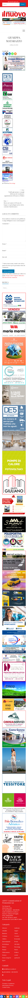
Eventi (16, 941)
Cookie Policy (6, 987)
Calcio (16, 933)
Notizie (4, 949)
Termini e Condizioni (8, 983)
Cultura (4, 939)
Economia (17, 939)
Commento (5, 223)
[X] (6, 53)
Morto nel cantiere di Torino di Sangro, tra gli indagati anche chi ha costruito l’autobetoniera (14, 204)
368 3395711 (14, 972)
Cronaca (16, 936)
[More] (15, 53)
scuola (16, 955)
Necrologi (12, 183)
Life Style (16, 944)
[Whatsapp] (12, 53)
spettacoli (17, 957)
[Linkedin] (9, 53)
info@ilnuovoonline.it (12, 912)
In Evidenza (5, 944)
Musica (4, 947)
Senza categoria (6, 957)
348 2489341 (7, 972)
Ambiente (17, 928)
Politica (16, 952)
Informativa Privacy (8, 985)
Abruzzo (4, 928)
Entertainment (6, 941)
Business (4, 933)
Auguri (16, 930)
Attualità (4, 930)
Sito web (4, 257)
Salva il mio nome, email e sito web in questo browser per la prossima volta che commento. (13, 265)
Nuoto (16, 949)
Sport (3, 960)
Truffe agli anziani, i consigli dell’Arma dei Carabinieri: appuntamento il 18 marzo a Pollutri (14, 193)
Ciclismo (4, 936)
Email (4, 250)
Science (4, 955)
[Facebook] (3, 53)
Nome (4, 244)
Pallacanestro (6, 952)
